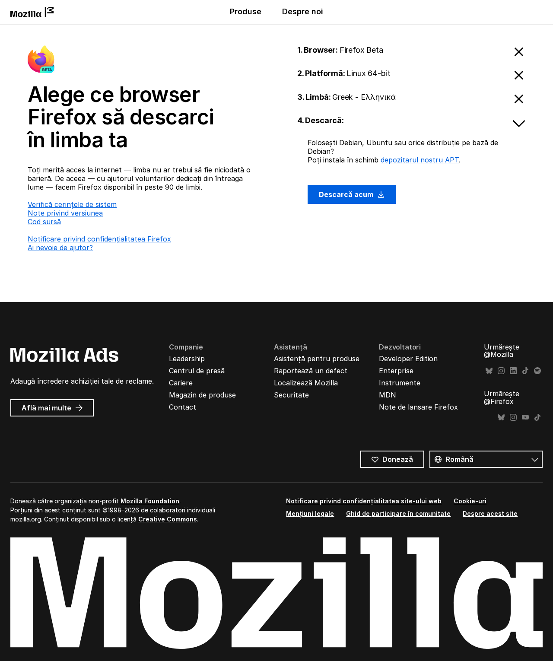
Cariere (181, 382)
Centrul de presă (197, 370)
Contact (182, 407)
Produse (245, 11)
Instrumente (399, 382)
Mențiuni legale (310, 513)
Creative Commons (167, 519)
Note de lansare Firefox (418, 407)
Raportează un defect (310, 370)
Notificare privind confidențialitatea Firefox (99, 239)
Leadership (187, 358)
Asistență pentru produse (316, 358)
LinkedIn (513, 370)
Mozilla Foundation (150, 501)
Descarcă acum (347, 194)
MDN (387, 395)
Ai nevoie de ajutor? (60, 247)
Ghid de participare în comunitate (398, 513)
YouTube (525, 417)
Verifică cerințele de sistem (72, 204)
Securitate (291, 395)
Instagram (501, 370)
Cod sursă (44, 221)
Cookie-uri (470, 501)
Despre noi (302, 11)
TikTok (525, 370)
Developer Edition (408, 358)
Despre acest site (490, 513)
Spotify (537, 370)
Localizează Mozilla (306, 382)
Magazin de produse (202, 395)
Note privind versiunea (65, 213)
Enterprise (396, 370)
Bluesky (489, 370)
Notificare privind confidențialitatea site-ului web (364, 501)
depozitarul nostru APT (420, 160)
